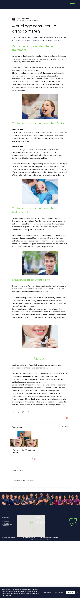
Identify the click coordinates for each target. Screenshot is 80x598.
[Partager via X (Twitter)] (18, 412)
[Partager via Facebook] (13, 412)
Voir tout (65, 427)
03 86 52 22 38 (6, 521)
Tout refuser (59, 592)
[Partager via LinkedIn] (23, 412)
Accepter (70, 592)
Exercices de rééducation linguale (24, 451)
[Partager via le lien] (28, 412)
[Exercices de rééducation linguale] (24, 439)
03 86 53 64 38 (6, 525)
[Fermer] (77, 592)
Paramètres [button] (47, 592)
